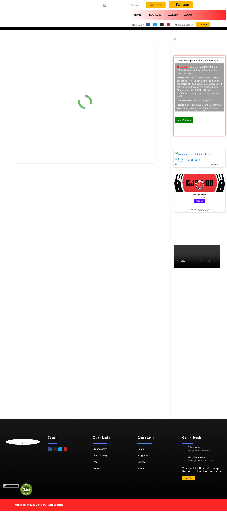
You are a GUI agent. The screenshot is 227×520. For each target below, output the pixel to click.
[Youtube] (168, 24)
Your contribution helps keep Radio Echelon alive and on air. (202, 470)
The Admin (182, 67)
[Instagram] (162, 24)
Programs (154, 15)
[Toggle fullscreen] (32, 514)
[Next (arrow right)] (19, 518)
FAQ (95, 461)
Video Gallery (100, 455)
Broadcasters (100, 448)
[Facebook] (148, 24)
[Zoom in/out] (45, 514)
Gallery (172, 15)
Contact (97, 468)
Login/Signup (184, 120)
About (188, 15)
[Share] (19, 514)
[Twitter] (155, 24)
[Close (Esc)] (6, 514)
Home (138, 15)
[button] (156, 5)
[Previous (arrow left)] (6, 518)
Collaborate (194, 447)
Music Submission (197, 457)
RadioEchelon (193, 160)
